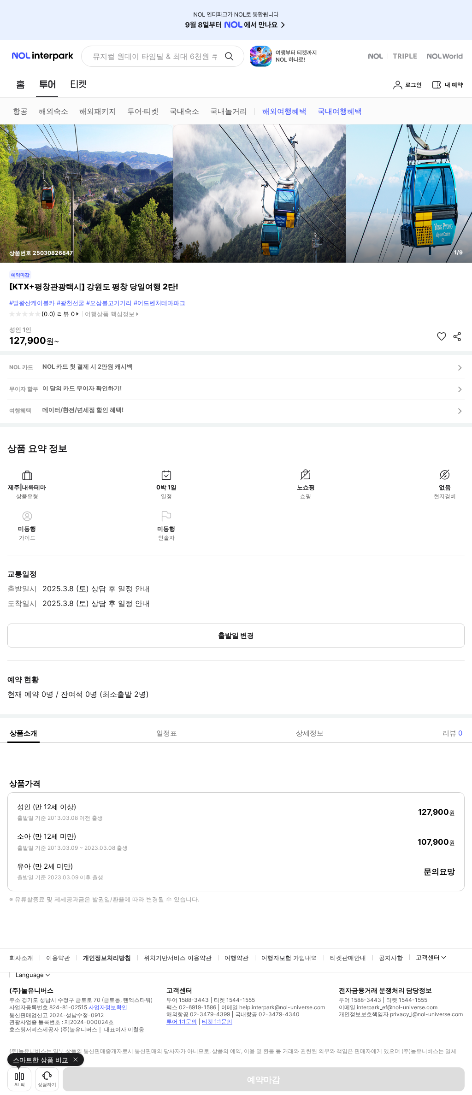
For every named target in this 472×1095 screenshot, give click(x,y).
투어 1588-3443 (187, 999)
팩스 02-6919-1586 (191, 1007)
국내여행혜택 (340, 111)
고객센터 (428, 957)
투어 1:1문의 (181, 1021)
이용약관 (58, 957)
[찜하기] (441, 336)
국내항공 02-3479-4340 (267, 1014)
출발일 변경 (236, 635)
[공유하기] (457, 336)
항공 (20, 111)
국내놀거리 (228, 111)
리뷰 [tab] (452, 733)
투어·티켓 (143, 111)
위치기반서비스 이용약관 (178, 957)
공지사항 (391, 957)
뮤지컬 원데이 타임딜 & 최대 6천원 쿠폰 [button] (155, 56)
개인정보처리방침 (107, 957)
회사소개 (21, 957)
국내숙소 (184, 111)
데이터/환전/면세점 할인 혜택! (83, 409)
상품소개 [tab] (23, 733)
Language (30, 974)
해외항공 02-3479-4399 (198, 1014)
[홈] (20, 84)
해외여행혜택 (284, 111)
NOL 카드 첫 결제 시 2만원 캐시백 (87, 366)
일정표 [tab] (166, 733)
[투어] (47, 84)
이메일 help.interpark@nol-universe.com (273, 1007)
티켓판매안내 (348, 957)
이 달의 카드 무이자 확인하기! (82, 388)
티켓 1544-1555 (234, 999)
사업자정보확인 (107, 1007)
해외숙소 (53, 111)
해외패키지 (97, 111)
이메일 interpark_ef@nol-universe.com (388, 1007)
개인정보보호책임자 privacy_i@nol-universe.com (401, 1014)
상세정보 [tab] (310, 733)
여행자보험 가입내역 (289, 957)
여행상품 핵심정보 (110, 314)
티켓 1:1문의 (217, 1021)
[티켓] (78, 84)
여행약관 (236, 957)
